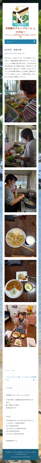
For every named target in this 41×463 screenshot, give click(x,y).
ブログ (13, 370)
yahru (23, 53)
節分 (7, 426)
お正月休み (9, 434)
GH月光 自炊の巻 (13, 50)
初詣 (7, 431)
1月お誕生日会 (11, 428)
